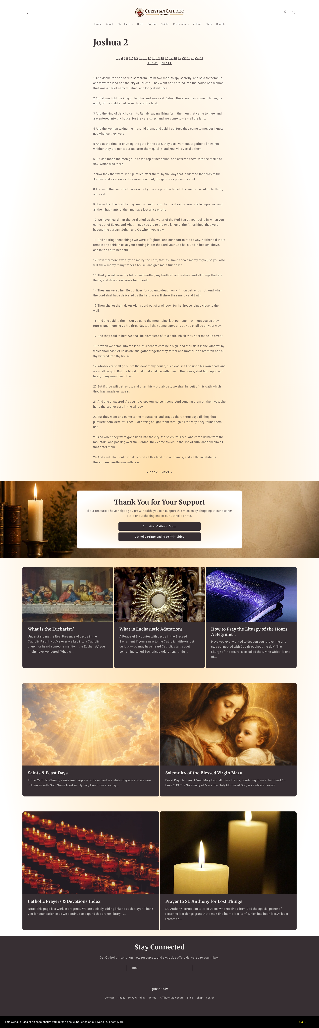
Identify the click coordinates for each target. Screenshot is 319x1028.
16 (166, 58)
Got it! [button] (303, 1022)
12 (149, 58)
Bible (190, 997)
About (121, 997)
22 (192, 58)
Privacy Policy (136, 997)
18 (175, 58)
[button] (26, 12)
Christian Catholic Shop (159, 526)
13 (153, 58)
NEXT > (166, 63)
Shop (200, 997)
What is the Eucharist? (51, 629)
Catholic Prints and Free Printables (159, 536)
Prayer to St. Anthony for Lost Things (203, 901)
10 (140, 58)
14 (158, 58)
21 (188, 58)
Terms (152, 997)
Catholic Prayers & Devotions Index (64, 901)
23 (197, 58)
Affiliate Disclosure (171, 997)
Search (210, 997)
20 (184, 58)
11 (145, 58)
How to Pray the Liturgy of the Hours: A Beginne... (250, 632)
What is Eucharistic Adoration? (151, 629)
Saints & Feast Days (48, 773)
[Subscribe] (188, 968)
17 (171, 58)
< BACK (152, 63)
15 (162, 58)
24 (201, 58)
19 (179, 58)
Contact (109, 997)
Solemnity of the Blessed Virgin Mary (203, 773)
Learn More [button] (116, 1022)
